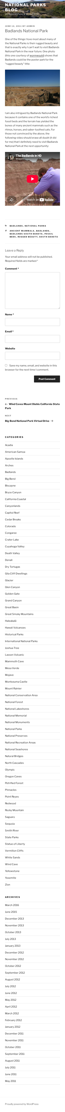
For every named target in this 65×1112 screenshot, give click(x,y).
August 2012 (12, 979)
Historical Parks (14, 634)
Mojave (9, 674)
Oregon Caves (13, 776)
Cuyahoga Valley (14, 546)
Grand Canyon (13, 600)
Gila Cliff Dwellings (16, 573)
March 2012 (12, 1013)
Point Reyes (12, 796)
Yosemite (10, 877)
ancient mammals (22, 231)
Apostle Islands (14, 458)
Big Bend (10, 478)
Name (9, 314)
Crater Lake (12, 539)
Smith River (12, 830)
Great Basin (12, 607)
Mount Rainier (13, 688)
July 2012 (10, 986)
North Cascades (14, 762)
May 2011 (10, 1081)
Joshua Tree (12, 648)
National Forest (14, 702)
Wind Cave (11, 864)
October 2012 (13, 966)
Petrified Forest (14, 783)
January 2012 (12, 1026)
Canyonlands (12, 505)
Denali (8, 560)
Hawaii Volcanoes (15, 627)
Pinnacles (10, 789)
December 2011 (14, 1033)
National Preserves (16, 735)
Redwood (10, 803)
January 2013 (12, 945)
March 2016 (12, 905)
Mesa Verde (12, 668)
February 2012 (13, 1020)
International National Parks (21, 641)
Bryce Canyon (13, 492)
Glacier (9, 580)
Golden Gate (12, 593)
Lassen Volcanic (14, 654)
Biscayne (10, 485)
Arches (9, 465)
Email (9, 331)
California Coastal (15, 499)
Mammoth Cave (14, 661)
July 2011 (10, 1067)
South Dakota (48, 237)
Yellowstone (12, 871)
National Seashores (16, 749)
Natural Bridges (14, 756)
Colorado (10, 526)
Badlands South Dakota (26, 234)
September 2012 (15, 972)
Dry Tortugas (12, 566)
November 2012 (14, 959)
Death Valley (12, 553)
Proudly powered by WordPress (21, 1104)
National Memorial (16, 715)
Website (10, 348)
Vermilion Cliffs (14, 850)
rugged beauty (28, 237)
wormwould (37, 55)
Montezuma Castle (16, 681)
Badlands (16, 226)
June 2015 (11, 911)
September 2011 (14, 1053)
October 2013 (13, 932)
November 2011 (14, 1040)
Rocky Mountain (14, 810)
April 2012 (11, 1006)
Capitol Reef (12, 512)
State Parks (12, 837)
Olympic (10, 769)
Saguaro (10, 817)
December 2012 (14, 952)
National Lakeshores (17, 708)
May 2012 (10, 999)
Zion (7, 884)
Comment (12, 268)
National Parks (35, 226)
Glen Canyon (12, 587)
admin (30, 26)
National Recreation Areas (20, 742)
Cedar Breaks (13, 519)
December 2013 (14, 918)
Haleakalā (10, 620)
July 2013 (10, 939)
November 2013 (14, 925)
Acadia (9, 445)
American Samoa (15, 451)
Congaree (11, 532)
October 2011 (13, 1047)
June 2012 (11, 993)
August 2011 (12, 1060)
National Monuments (17, 722)
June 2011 (10, 1074)
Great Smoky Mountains (19, 614)
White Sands (12, 857)
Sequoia (10, 823)
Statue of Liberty (15, 843)
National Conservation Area (21, 695)
